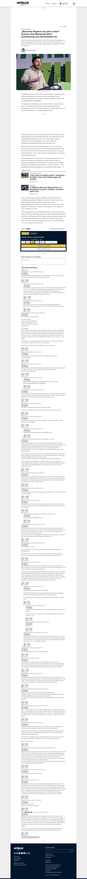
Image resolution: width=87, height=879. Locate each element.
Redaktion (32, 194)
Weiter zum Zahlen (44, 246)
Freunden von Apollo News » (53, 877)
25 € (32, 242)
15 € (28, 242)
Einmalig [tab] (26, 233)
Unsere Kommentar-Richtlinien (53, 865)
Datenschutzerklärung (50, 868)
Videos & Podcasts (50, 855)
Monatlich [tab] (34, 233)
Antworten (25, 282)
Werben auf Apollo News (20, 865)
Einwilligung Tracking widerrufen (53, 872)
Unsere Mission (18, 858)
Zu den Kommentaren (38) (57, 229)
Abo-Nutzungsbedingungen (52, 867)
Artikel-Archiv (48, 854)
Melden (25, 273)
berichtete (52, 143)
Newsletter (48, 857)
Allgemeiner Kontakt (19, 863)
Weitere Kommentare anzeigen (30, 837)
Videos (48, 3)
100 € (42, 242)
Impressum (48, 870)
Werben (55, 3)
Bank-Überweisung (44, 249)
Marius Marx (32, 181)
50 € (37, 242)
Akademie (16, 860)
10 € (23, 242)
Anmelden (48, 860)
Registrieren (48, 862)
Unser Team (17, 856)
